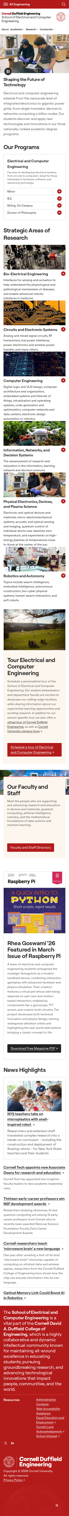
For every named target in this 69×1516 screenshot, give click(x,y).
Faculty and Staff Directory (30, 847)
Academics (17, 29)
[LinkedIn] (12, 1443)
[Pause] (56, 1506)
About (5, 29)
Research (32, 29)
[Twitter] (5, 1443)
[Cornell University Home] (9, 1461)
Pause (8, 71)
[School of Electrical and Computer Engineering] (41, 1461)
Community (47, 29)
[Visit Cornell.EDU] (61, 20)
